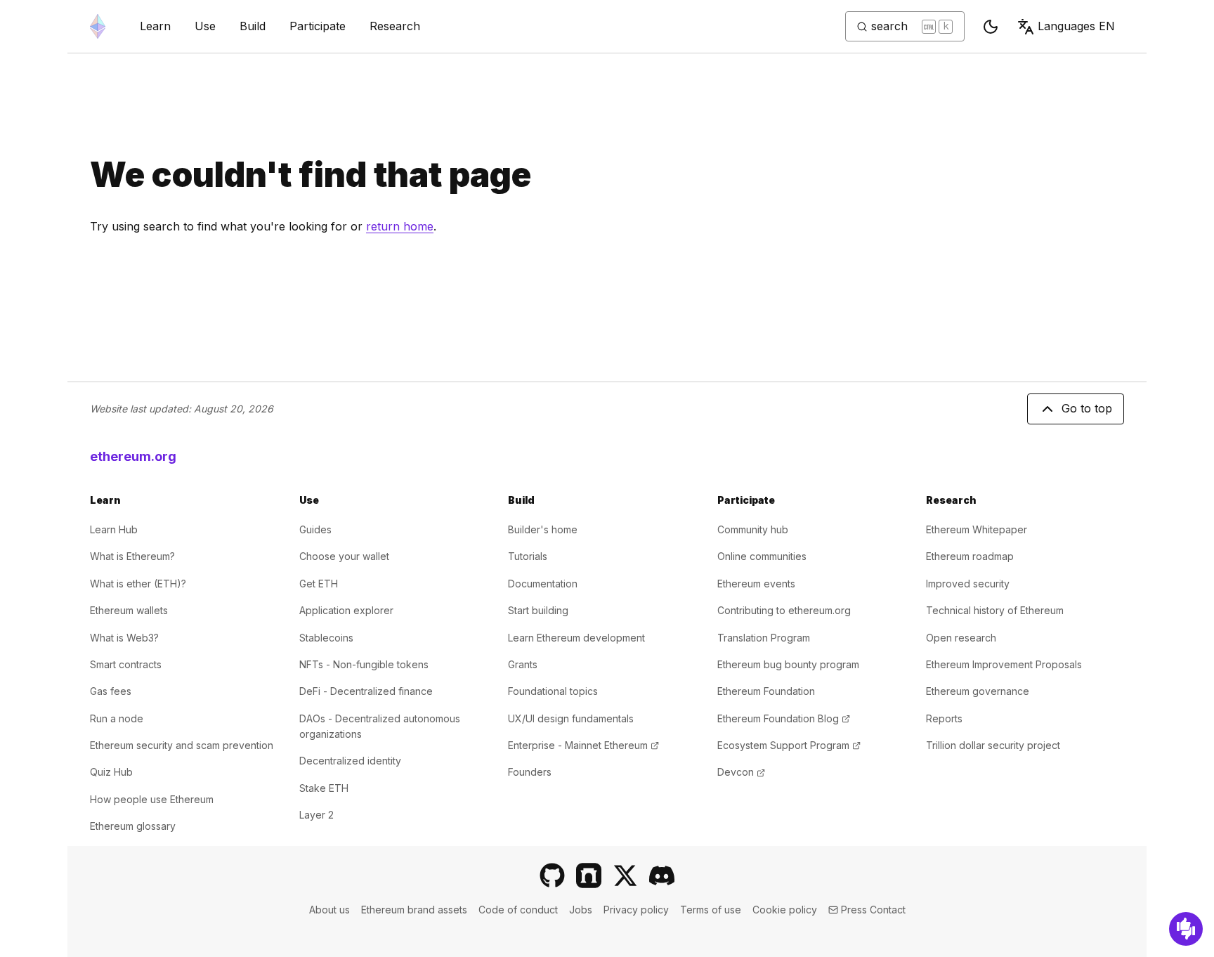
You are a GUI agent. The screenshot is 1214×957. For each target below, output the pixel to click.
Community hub (752, 529)
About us (329, 910)
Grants (522, 664)
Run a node (116, 718)
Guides (315, 529)
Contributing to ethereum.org (784, 610)
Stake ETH (323, 788)
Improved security (968, 584)
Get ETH (318, 584)
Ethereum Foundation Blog (783, 718)
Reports (944, 718)
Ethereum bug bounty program (788, 664)
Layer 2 (316, 815)
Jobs (580, 910)
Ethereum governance (977, 691)
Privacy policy (636, 910)
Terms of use (710, 910)
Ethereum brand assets (414, 910)
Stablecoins (326, 638)
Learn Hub (114, 529)
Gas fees (110, 691)
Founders (529, 772)
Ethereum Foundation (766, 691)
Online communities (762, 556)
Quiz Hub (111, 772)
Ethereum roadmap (970, 556)
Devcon (741, 772)
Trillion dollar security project (993, 745)
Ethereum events (756, 584)
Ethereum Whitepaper (976, 529)
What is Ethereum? (132, 556)
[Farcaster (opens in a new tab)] (588, 875)
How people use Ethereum (152, 799)
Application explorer (346, 610)
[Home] (97, 26)
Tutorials (527, 556)
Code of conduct (518, 910)
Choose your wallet (344, 556)
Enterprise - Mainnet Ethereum (583, 745)
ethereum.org (133, 456)
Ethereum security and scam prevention (181, 745)
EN (1076, 26)
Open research (961, 638)
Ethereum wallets (129, 610)
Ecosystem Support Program (789, 745)
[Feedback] (1186, 929)
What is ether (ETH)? (138, 584)
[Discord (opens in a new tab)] (661, 875)
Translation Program (763, 638)
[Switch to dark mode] (990, 26)
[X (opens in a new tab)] (625, 875)
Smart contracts (126, 664)
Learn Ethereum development (576, 638)
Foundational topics (553, 691)
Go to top (1087, 408)
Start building (538, 610)
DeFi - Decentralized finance (366, 691)
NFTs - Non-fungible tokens (364, 664)
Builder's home (542, 529)
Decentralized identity (350, 761)
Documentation (542, 584)
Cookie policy (784, 910)
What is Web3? (124, 638)
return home (399, 226)
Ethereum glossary (133, 826)
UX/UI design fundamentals (571, 718)
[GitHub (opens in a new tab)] (552, 875)
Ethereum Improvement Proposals (1004, 664)
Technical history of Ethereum (995, 610)
